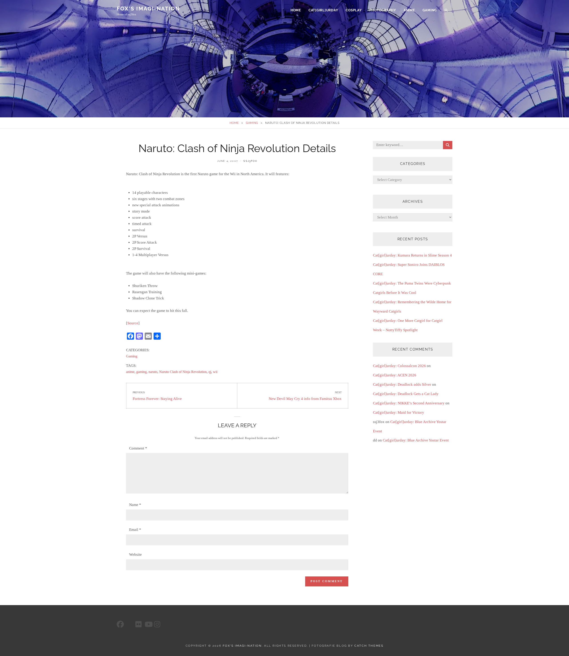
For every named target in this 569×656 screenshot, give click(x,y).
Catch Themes (368, 645)
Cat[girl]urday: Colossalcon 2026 (399, 366)
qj (209, 372)
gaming (141, 372)
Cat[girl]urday (323, 10)
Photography (382, 10)
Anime (409, 10)
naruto (152, 372)
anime (130, 372)
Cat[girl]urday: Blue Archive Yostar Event (416, 440)
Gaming (430, 10)
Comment (138, 448)
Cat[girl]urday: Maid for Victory (398, 412)
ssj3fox (250, 161)
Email (135, 530)
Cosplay (354, 10)
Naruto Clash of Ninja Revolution (183, 372)
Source (132, 323)
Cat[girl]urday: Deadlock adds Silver (402, 384)
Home (296, 10)
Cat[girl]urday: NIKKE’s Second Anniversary (409, 403)
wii (215, 372)
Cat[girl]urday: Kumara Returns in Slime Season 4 (412, 255)
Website (135, 554)
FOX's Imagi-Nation (148, 8)
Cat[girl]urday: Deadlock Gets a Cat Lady (406, 394)
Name (135, 505)
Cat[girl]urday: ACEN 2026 (394, 375)
